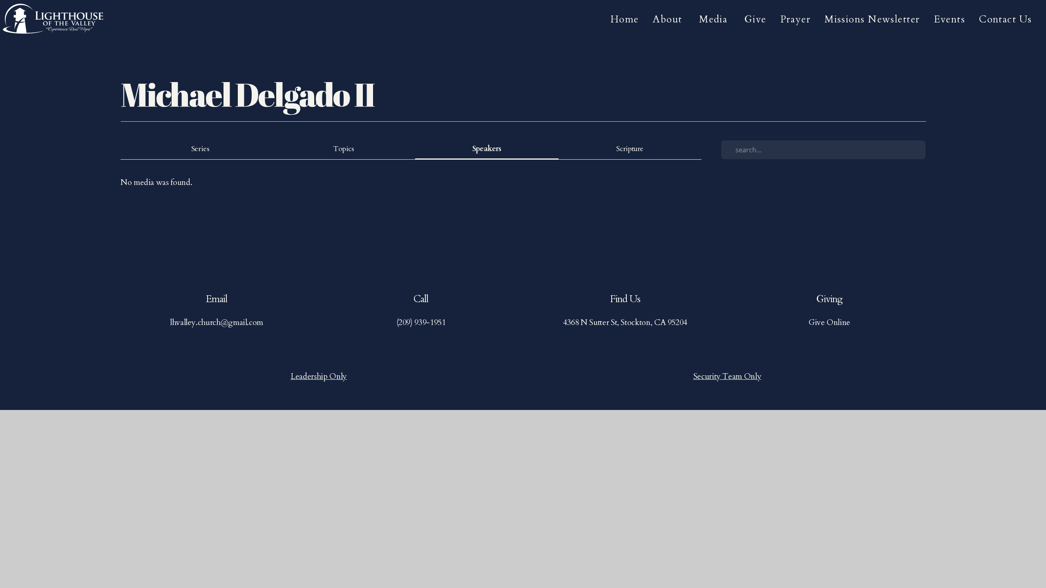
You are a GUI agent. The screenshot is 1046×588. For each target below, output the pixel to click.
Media (715, 19)
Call (420, 299)
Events (950, 19)
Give (755, 19)
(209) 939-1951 (421, 322)
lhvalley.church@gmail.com (216, 322)
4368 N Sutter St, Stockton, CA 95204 (625, 322)
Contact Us (1007, 19)
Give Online (829, 322)
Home (624, 19)
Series (200, 149)
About (669, 19)
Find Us (625, 299)
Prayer (795, 19)
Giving (829, 299)
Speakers (486, 149)
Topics (343, 149)
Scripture (630, 149)
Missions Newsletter (872, 19)
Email (216, 299)
